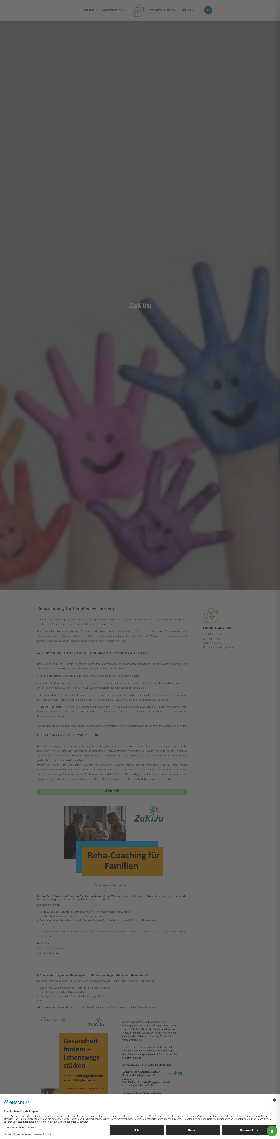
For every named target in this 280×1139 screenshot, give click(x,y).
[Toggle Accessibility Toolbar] (272, 1131)
